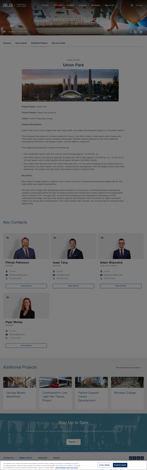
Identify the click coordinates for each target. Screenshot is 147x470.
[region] (73, 465)
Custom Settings (104, 465)
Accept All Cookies (120, 465)
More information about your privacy (66, 467)
